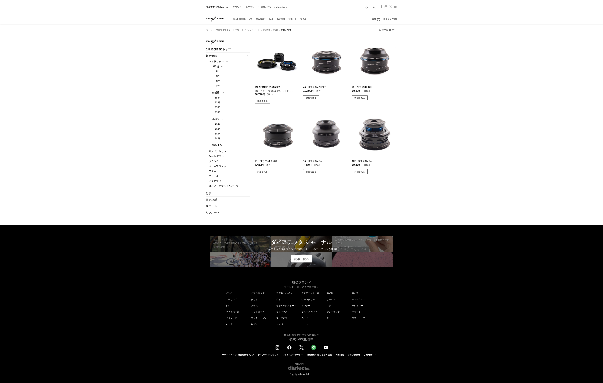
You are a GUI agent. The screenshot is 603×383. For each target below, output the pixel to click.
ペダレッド (231, 318)
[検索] (374, 7)
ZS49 (217, 102)
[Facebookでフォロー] (381, 7)
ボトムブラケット (219, 166)
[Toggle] (248, 56)
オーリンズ (231, 299)
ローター (306, 324)
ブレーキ (214, 176)
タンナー (306, 305)
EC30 (217, 123)
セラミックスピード (286, 305)
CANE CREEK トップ (242, 18)
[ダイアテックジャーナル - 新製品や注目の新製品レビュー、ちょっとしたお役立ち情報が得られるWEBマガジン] (217, 7)
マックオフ (281, 318)
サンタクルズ (358, 299)
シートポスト (216, 156)
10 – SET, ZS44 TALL (313, 161)
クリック (255, 299)
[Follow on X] (390, 7)
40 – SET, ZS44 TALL (362, 87)
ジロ (228, 305)
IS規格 (215, 66)
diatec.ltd (304, 374)
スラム (254, 305)
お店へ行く (266, 7)
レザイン (255, 324)
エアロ (330, 293)
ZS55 (217, 107)
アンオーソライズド (311, 293)
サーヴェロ (332, 299)
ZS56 (217, 112)
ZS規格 (266, 30)
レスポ (279, 324)
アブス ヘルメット (285, 293)
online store (280, 7)
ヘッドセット (253, 30)
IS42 (217, 76)
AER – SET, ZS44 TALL (363, 161)
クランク (214, 161)
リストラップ (358, 318)
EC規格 (216, 118)
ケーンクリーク (309, 299)
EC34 (217, 128)
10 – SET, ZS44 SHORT (266, 161)
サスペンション (217, 151)
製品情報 (260, 18)
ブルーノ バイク (309, 312)
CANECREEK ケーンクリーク (229, 30)
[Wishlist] (366, 7)
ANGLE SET (218, 145)
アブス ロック (258, 293)
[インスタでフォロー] (386, 7)
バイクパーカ (232, 312)
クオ (278, 299)
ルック (229, 324)
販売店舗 (281, 18)
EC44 (217, 133)
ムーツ (305, 318)
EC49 (217, 138)
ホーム (209, 30)
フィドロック (257, 312)
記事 (271, 18)
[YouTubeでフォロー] (395, 7)
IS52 (217, 86)
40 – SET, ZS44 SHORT (314, 87)
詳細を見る (262, 101)
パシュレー (357, 305)
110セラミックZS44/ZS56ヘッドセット (274, 91)
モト (329, 318)
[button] (376, 19)
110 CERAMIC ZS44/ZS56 (267, 87)
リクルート (305, 18)
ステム (212, 171)
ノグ (329, 305)
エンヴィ (356, 293)
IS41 (217, 71)
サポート (292, 18)
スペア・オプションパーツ (224, 186)
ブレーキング (333, 312)
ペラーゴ (356, 312)
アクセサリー (216, 181)
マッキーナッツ (258, 318)
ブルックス (281, 312)
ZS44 (275, 30)
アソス (229, 293)
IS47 (217, 81)
